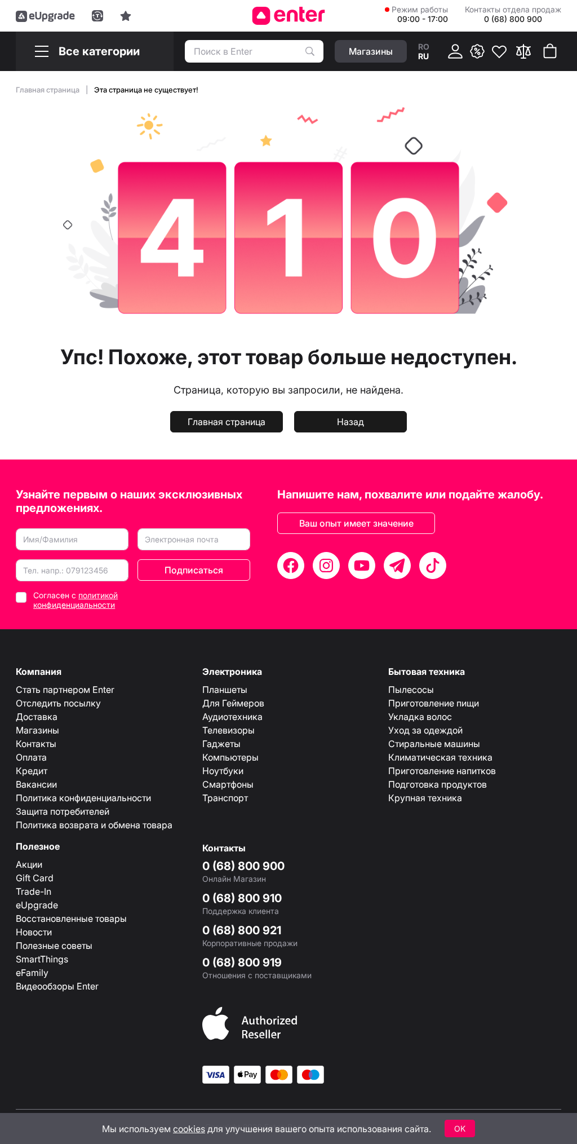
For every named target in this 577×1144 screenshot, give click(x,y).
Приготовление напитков (442, 770)
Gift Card (35, 878)
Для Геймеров (233, 703)
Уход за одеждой (425, 730)
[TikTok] (432, 565)
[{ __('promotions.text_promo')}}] (477, 51)
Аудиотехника (232, 716)
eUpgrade (37, 905)
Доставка (36, 716)
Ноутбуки (222, 770)
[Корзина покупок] (550, 51)
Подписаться (194, 570)
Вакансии (36, 784)
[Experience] (125, 16)
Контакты (36, 743)
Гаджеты (221, 743)
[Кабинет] (455, 51)
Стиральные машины (434, 743)
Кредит (31, 770)
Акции (29, 864)
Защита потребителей (62, 811)
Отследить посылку (58, 703)
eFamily (32, 972)
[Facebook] (290, 565)
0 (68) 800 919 (242, 962)
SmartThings (42, 959)
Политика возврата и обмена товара (94, 825)
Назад (350, 421)
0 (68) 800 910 (242, 898)
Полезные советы (54, 945)
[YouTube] (361, 565)
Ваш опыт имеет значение (356, 523)
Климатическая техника (440, 757)
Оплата (31, 757)
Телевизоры (228, 730)
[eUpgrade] (45, 16)
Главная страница (48, 89)
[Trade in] (97, 16)
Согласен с (75, 599)
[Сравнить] (523, 51)
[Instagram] (326, 565)
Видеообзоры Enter (57, 986)
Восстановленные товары (71, 918)
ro (423, 46)
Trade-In (33, 891)
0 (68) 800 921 (241, 930)
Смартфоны (228, 784)
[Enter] (288, 16)
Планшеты (224, 689)
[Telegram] (397, 565)
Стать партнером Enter (65, 689)
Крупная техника (425, 797)
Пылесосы (411, 689)
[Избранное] (499, 51)
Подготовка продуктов (437, 784)
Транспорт (225, 797)
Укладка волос (420, 716)
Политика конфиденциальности (83, 797)
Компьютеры (230, 757)
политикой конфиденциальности (75, 599)
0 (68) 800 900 (243, 866)
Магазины (37, 730)
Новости (34, 932)
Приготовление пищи (433, 703)
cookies (189, 1128)
